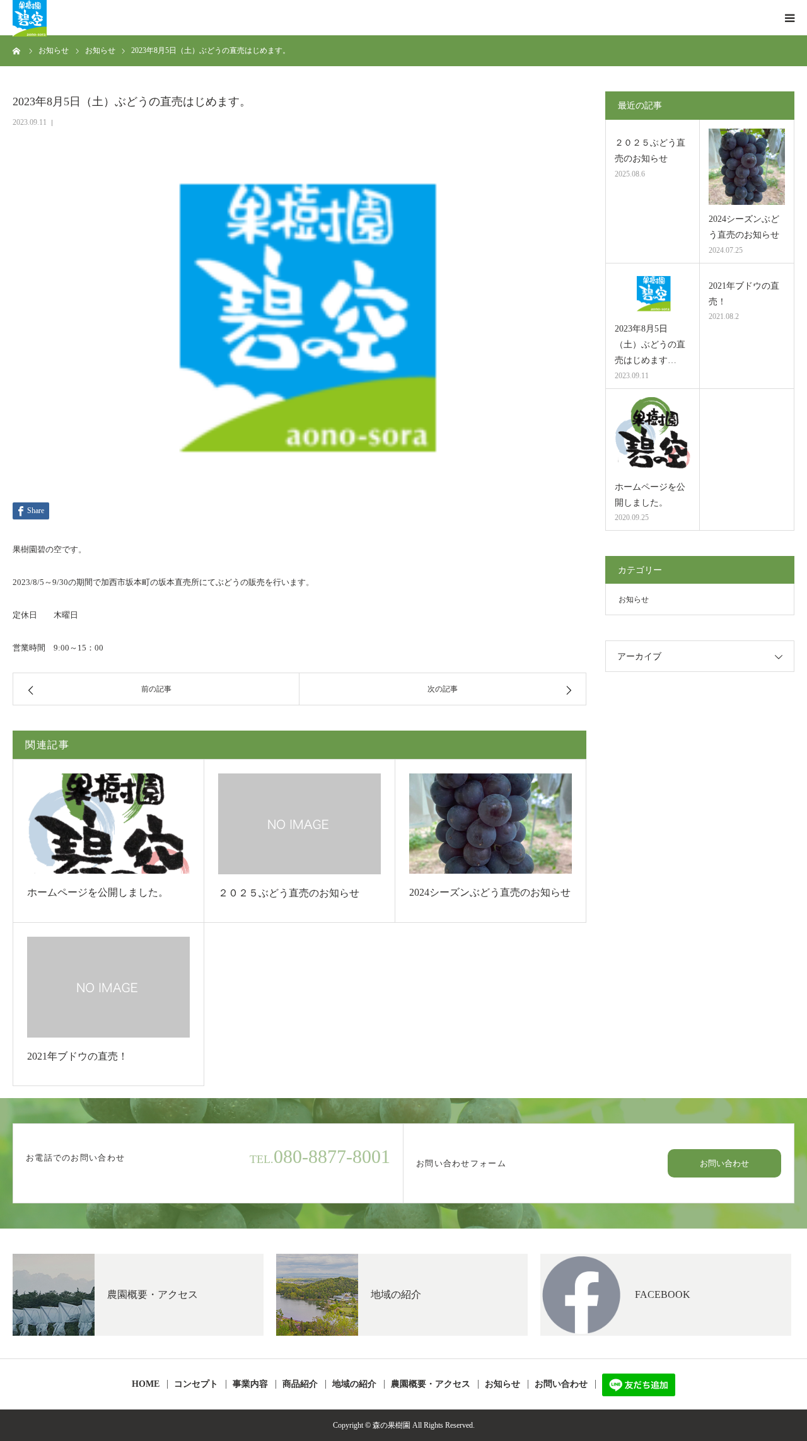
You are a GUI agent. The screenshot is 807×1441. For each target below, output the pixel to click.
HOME (146, 1384)
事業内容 (250, 1384)
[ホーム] (17, 50)
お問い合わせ (724, 1163)
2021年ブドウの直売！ (77, 1056)
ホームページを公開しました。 (97, 892)
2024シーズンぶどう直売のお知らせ (490, 892)
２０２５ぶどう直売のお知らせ (288, 893)
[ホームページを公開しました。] (108, 823)
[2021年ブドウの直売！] (108, 987)
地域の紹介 (354, 1384)
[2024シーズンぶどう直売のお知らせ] (490, 823)
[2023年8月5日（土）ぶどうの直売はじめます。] (652, 293)
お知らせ (633, 599)
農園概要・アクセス (430, 1384)
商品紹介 (300, 1384)
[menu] (789, 17)
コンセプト (196, 1384)
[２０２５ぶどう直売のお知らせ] (299, 823)
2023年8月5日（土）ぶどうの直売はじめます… (650, 344)
